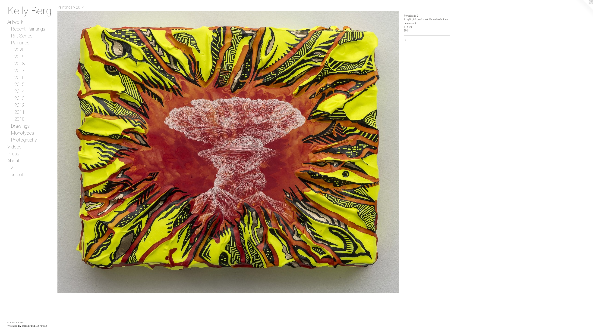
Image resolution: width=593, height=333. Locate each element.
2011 (19, 112)
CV (10, 167)
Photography (24, 140)
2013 (19, 98)
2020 (19, 49)
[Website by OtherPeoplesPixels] (583, 9)
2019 (19, 56)
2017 (19, 70)
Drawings (20, 126)
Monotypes (22, 133)
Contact (15, 174)
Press (13, 154)
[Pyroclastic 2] (228, 152)
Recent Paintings (28, 29)
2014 (19, 91)
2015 (19, 84)
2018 (19, 63)
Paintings (20, 43)
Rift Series (21, 36)
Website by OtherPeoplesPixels (27, 326)
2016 (19, 77)
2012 (19, 105)
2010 (19, 119)
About (13, 160)
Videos (14, 147)
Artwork (15, 22)
